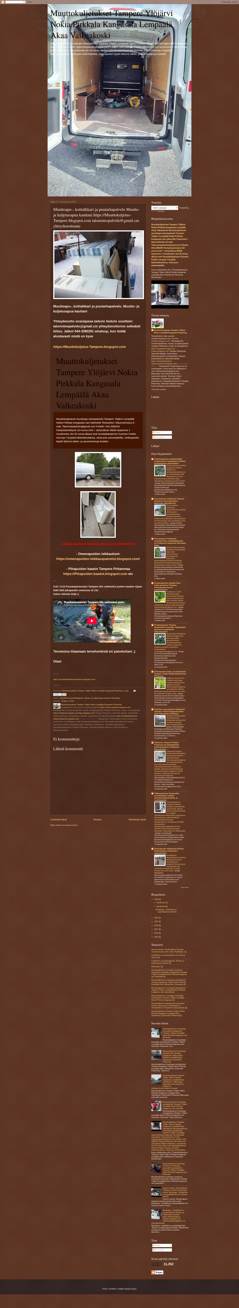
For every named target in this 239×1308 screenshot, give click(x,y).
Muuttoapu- (115, 698)
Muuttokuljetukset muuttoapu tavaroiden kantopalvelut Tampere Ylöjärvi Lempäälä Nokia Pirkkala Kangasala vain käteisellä (175, 1033)
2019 (156, 925)
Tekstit (157, 432)
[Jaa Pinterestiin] (65, 694)
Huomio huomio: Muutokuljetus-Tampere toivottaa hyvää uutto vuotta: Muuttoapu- (167, 950)
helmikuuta (161, 906)
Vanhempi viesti (137, 819)
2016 (156, 933)
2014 (156, 937)
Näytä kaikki (185, 887)
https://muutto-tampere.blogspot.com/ (115, 707)
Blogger (133, 1289)
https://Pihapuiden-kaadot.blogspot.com (95, 574)
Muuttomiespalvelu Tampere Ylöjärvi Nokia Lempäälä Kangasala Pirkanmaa (170, 331)
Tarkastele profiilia (158, 389)
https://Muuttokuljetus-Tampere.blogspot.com (89, 347)
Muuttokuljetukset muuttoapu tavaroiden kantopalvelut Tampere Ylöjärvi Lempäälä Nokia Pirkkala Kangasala (167, 998)
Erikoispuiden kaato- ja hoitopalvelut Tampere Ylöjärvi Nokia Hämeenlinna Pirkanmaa (170, 674)
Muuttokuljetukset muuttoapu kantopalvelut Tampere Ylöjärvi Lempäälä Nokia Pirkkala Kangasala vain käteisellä (168, 990)
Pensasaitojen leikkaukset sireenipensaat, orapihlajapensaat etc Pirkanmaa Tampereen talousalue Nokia (170, 542)
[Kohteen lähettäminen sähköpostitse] (54, 694)
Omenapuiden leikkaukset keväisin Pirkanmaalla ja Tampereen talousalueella (169, 851)
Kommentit (159, 437)
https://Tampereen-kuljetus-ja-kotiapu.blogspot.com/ (74, 713)
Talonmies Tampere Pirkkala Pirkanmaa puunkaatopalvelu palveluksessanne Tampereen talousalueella (166, 746)
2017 (156, 929)
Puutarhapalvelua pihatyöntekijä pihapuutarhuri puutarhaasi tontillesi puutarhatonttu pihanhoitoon (170, 461)
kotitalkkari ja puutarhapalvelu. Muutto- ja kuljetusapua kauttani (85, 698)
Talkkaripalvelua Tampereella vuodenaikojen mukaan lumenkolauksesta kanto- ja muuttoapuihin (166, 796)
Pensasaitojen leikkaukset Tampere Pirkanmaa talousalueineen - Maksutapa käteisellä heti (169, 501)
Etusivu (97, 819)
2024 (156, 899)
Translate (160, 211)
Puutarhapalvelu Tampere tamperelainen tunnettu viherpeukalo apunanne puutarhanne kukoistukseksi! (170, 628)
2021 (156, 921)
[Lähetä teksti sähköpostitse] (134, 691)
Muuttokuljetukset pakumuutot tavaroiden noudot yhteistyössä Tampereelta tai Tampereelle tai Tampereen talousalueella (167, 1005)
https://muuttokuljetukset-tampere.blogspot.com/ (74, 679)
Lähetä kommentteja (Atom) (66, 825)
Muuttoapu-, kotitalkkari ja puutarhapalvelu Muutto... (167, 911)
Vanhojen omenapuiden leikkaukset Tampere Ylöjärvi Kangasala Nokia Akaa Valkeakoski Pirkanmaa (169, 711)
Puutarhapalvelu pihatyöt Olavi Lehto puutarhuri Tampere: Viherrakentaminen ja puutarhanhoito (167, 586)
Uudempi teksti (58, 819)
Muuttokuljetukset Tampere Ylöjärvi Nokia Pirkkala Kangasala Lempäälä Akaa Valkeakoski (111, 23)
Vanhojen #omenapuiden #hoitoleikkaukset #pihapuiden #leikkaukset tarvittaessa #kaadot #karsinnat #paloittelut (176, 720)
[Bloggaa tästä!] (57, 694)
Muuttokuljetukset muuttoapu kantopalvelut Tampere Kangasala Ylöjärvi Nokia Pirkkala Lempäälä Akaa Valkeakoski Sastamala (168, 982)
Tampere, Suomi (67, 701)
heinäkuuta (161, 902)
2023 (156, 918)
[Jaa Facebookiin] (62, 694)
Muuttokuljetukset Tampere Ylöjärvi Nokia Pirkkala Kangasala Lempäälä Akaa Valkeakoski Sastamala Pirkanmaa (168, 1013)
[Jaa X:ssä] (59, 694)
